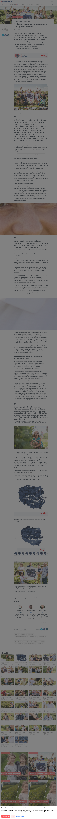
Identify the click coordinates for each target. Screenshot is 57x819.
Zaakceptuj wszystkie (6, 816)
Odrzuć (13, 816)
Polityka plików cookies (20, 816)
